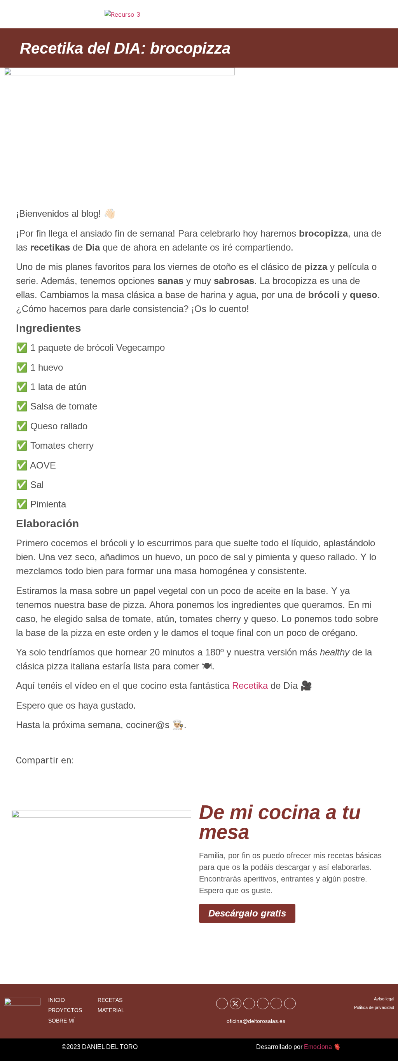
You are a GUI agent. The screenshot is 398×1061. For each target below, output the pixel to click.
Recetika (250, 685)
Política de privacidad (374, 1007)
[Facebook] (222, 1003)
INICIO (56, 1000)
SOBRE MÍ (61, 1020)
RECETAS (110, 1000)
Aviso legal (384, 999)
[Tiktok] (276, 1003)
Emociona (318, 1047)
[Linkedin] (290, 1003)
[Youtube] (249, 1003)
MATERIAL (111, 1010)
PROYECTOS (65, 1010)
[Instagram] (263, 1003)
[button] (372, 17)
